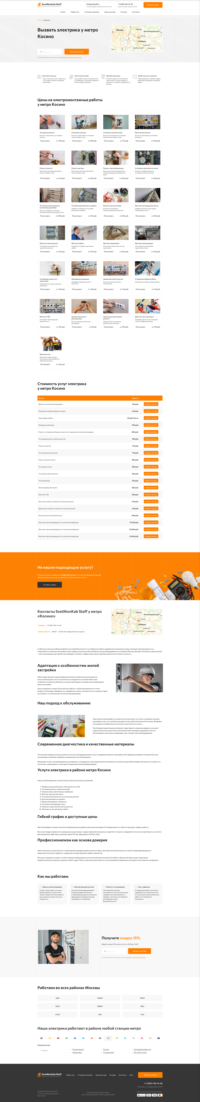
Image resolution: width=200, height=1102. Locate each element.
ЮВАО (100, 1006)
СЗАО (57, 1014)
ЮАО (58, 1006)
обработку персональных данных (72, 57)
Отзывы (124, 12)
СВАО (142, 998)
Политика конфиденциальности (48, 1093)
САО (142, 1014)
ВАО (142, 1006)
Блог (131, 1075)
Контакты (136, 12)
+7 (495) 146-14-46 (125, 4)
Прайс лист (75, 12)
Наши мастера (109, 12)
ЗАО (100, 1014)
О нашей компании (92, 12)
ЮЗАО (100, 998)
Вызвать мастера (76, 52)
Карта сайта (42, 1096)
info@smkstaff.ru (92, 4)
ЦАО (57, 998)
